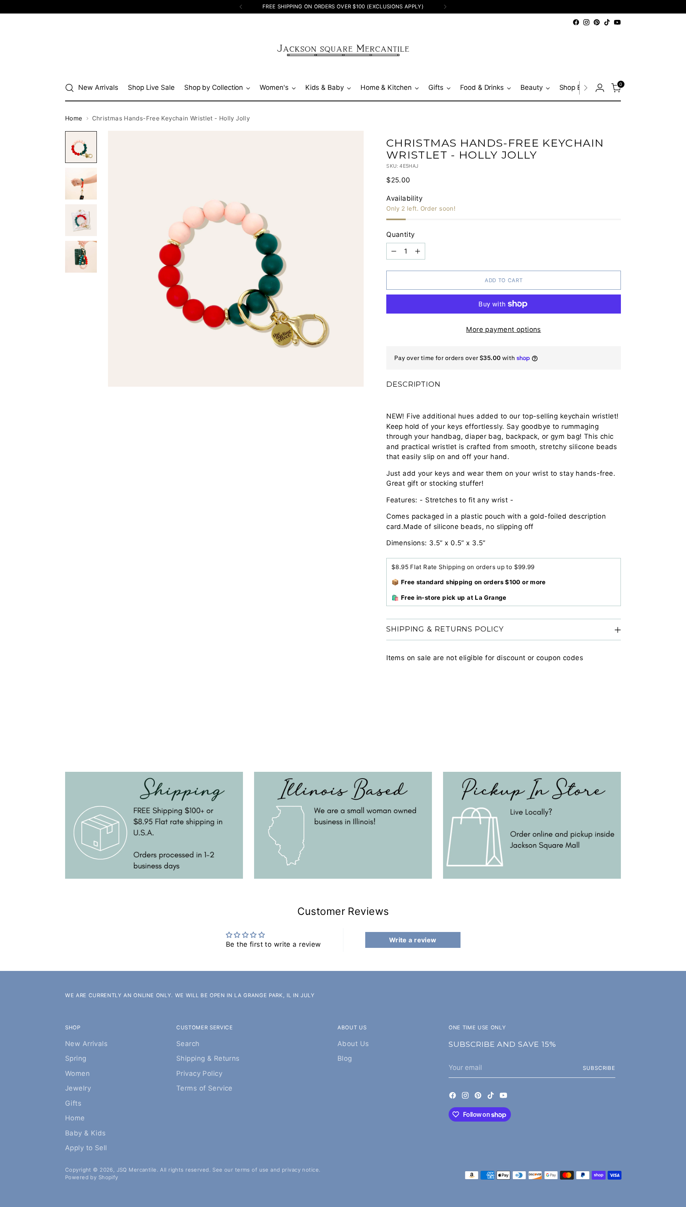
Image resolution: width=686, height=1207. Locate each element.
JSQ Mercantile (137, 1169)
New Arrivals (86, 1044)
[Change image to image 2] (81, 184)
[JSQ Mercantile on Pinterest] (596, 22)
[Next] (445, 7)
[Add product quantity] (417, 251)
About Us (353, 1044)
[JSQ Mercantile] (343, 51)
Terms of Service (204, 1088)
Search (188, 1044)
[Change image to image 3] (81, 220)
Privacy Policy (199, 1073)
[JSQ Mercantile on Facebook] (576, 22)
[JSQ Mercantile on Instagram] (586, 22)
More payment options (503, 329)
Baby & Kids (85, 1133)
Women (77, 1073)
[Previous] (241, 7)
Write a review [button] (413, 940)
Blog (344, 1058)
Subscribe (599, 1068)
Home (74, 118)
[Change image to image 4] (81, 257)
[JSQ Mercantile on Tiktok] (607, 22)
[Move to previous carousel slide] (596, 729)
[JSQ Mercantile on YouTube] (617, 22)
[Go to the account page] (600, 88)
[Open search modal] (69, 88)
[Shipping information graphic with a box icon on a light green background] (154, 825)
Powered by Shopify (91, 1177)
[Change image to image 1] (81, 147)
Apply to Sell (86, 1148)
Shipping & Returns (208, 1058)
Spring (76, 1058)
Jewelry (78, 1088)
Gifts (73, 1103)
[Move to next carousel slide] (614, 728)
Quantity (400, 234)
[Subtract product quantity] (394, 251)
